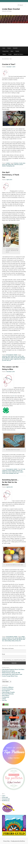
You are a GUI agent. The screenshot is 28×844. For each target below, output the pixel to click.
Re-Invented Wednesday (8, 694)
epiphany (20, 638)
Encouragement (9, 354)
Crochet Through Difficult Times (10, 676)
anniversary (4, 356)
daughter (13, 470)
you (10, 360)
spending (11, 473)
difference (8, 357)
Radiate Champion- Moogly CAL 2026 (11, 672)
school (7, 473)
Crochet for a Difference (7, 687)
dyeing (16, 638)
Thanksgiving (9, 166)
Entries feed (5, 797)
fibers (24, 638)
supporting (16, 359)
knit (21, 470)
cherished (8, 638)
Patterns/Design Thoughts (8, 692)
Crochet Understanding (7, 689)
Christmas (16, 163)
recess (3, 473)
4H (13, 395)
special (20, 639)
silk (17, 639)
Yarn (20, 640)
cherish (3, 638)
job (16, 357)
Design (3, 357)
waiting (12, 640)
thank (20, 359)
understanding (8, 640)
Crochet (21, 163)
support (11, 359)
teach (15, 473)
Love (18, 472)
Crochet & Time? (8, 64)
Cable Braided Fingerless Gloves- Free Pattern (13, 669)
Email (3, 654)
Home (3, 48)
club (24, 469)
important (18, 470)
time (14, 166)
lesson (10, 472)
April (9, 356)
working (16, 640)
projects (21, 164)
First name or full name (8, 648)
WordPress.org (5, 800)
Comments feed (6, 799)
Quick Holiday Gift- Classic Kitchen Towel (12, 674)
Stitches (4, 166)
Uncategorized (5, 697)
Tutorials (17, 51)
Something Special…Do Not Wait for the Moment (10, 482)
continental (4, 470)
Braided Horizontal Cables (8, 671)
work (8, 360)
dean (24, 163)
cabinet (23, 636)
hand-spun (4, 639)
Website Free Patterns (18, 54)
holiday (9, 164)
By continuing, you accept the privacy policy (15, 660)
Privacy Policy (5, 51)
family (3, 164)
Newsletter (15, 48)
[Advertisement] (14, 35)
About (12, 51)
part (3, 359)
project (21, 472)
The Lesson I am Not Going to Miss (10, 368)
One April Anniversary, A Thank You (10, 174)
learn (7, 472)
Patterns (4, 54)
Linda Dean (16, 164)
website (8, 163)
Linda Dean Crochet (11, 9)
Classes (9, 48)
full (14, 357)
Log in (3, 795)
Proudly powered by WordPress (18, 841)
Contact (10, 54)
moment (14, 639)
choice (15, 356)
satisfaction (7, 359)
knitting (3, 472)
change (12, 356)
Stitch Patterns (5, 695)
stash (23, 639)
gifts (6, 164)
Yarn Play (4, 700)
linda (12, 164)
